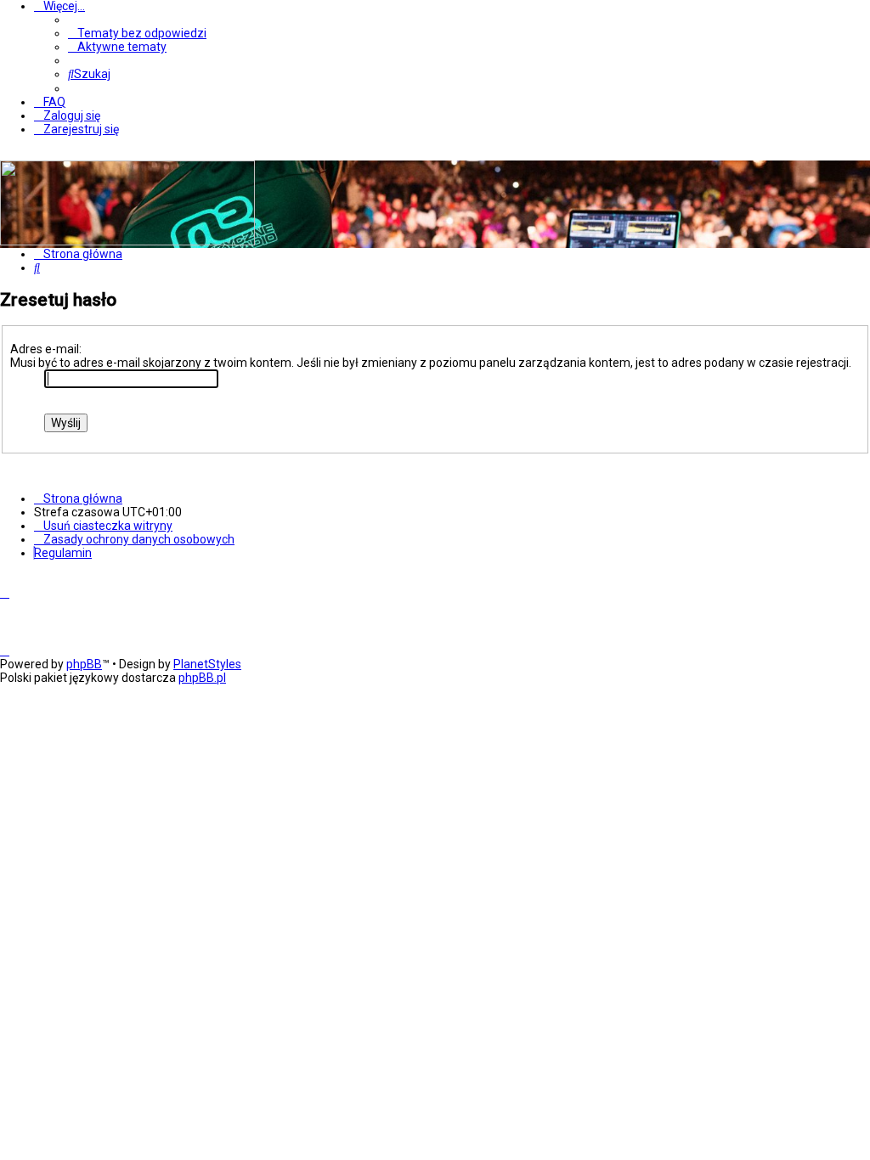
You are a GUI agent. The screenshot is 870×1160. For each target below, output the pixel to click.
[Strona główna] (127, 241)
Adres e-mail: (46, 349)
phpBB (84, 664)
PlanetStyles (207, 664)
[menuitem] (137, 33)
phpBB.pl (202, 677)
